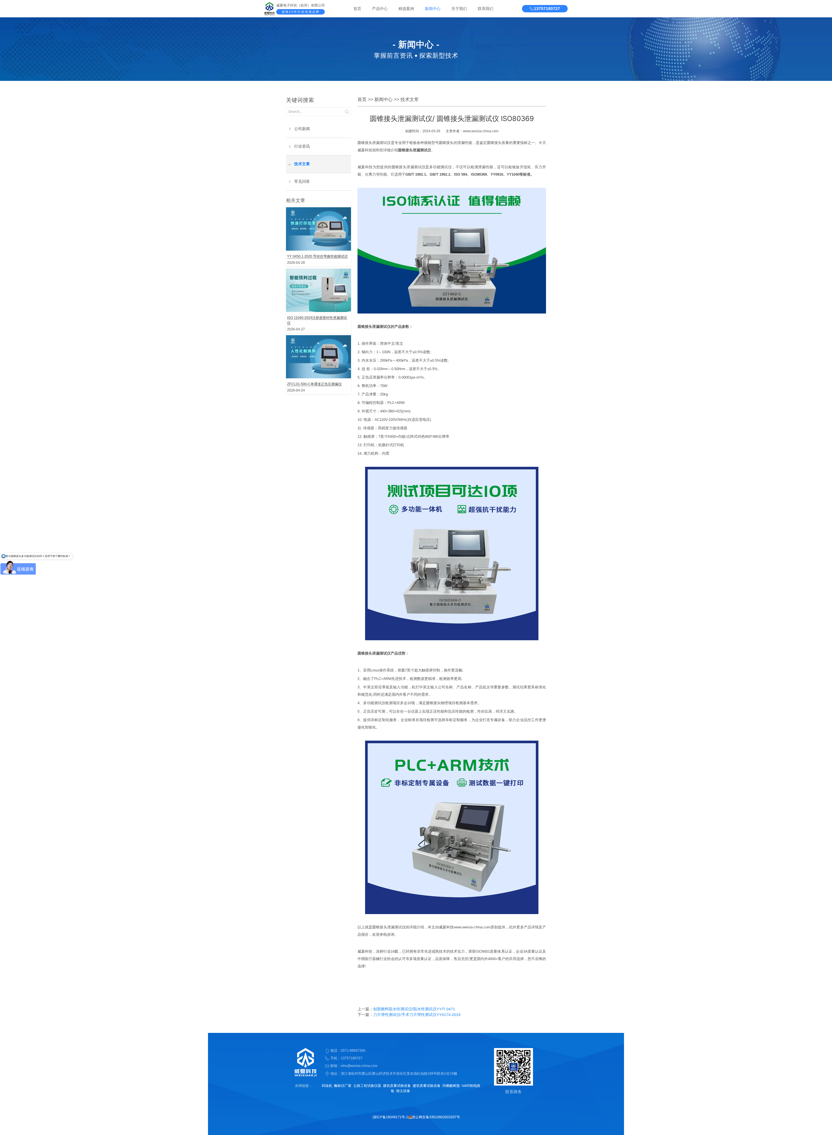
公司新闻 (302, 129)
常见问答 (302, 181)
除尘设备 (403, 1091)
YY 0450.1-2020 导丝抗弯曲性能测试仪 (317, 256)
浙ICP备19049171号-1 (390, 1117)
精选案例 (406, 8)
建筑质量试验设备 (397, 1086)
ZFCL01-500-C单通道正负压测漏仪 (314, 384)
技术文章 (302, 164)
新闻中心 (432, 8)
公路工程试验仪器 (367, 1086)
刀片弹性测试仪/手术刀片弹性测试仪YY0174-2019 (416, 1015)
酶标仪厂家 (342, 1086)
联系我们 (485, 8)
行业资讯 (302, 146)
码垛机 (327, 1086)
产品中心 (380, 8)
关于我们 (459, 8)
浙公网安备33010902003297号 (436, 1117)
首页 (357, 8)
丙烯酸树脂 (451, 1086)
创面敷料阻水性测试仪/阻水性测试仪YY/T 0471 (414, 1009)
